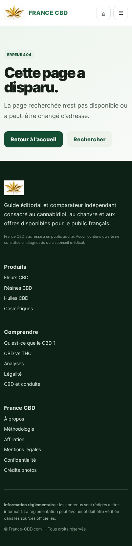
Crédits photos (20, 470)
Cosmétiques (18, 308)
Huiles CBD (16, 298)
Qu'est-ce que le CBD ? (30, 343)
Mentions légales (22, 449)
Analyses (14, 363)
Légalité (13, 374)
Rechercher (89, 139)
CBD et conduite (22, 384)
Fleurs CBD (16, 277)
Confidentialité (20, 460)
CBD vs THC (17, 353)
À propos (14, 419)
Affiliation (14, 439)
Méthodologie (19, 429)
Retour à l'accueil (33, 139)
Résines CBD (18, 288)
